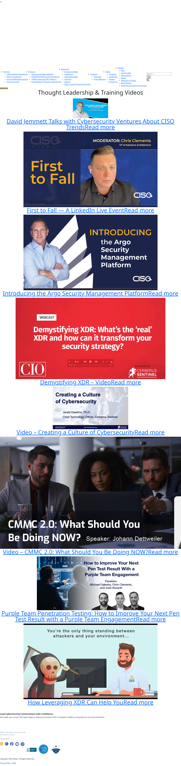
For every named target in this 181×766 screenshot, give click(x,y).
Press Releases (99, 79)
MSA (14, 763)
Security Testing (13, 82)
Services (6, 72)
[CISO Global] (41, 34)
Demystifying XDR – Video (90, 382)
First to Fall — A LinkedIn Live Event (90, 210)
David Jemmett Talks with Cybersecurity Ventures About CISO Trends (90, 124)
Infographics (126, 75)
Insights (121, 68)
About (107, 72)
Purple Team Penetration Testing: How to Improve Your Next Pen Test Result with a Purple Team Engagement (90, 616)
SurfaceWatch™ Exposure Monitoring (46, 82)
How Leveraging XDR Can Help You (90, 702)
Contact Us (113, 82)
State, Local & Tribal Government (77, 84)
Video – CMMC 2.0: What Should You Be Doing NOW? (90, 552)
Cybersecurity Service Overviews (134, 85)
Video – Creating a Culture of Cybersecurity (91, 432)
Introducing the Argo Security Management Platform (90, 293)
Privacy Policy (5, 763)
